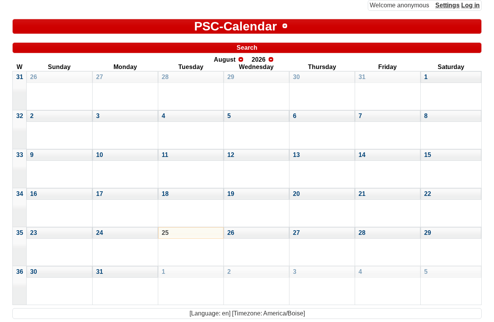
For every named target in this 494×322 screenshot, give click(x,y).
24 (99, 232)
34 (19, 194)
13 (296, 155)
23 (33, 232)
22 (427, 194)
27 (99, 77)
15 (427, 155)
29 (230, 77)
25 (165, 232)
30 (296, 77)
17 (99, 194)
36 (19, 271)
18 (165, 194)
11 (165, 155)
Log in (470, 5)
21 (362, 194)
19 (230, 194)
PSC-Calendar (235, 26)
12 (230, 155)
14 (362, 155)
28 (165, 77)
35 (19, 232)
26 (33, 77)
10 (99, 155)
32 (19, 116)
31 (19, 77)
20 (296, 194)
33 (19, 155)
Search (247, 47)
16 (33, 194)
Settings (447, 5)
